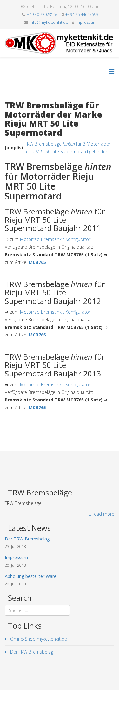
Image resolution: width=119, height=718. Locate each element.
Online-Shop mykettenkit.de (38, 639)
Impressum (86, 22)
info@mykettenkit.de (49, 22)
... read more (101, 514)
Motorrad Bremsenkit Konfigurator (55, 239)
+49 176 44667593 (81, 14)
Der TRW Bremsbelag (31, 652)
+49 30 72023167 (42, 14)
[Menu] (111, 71)
